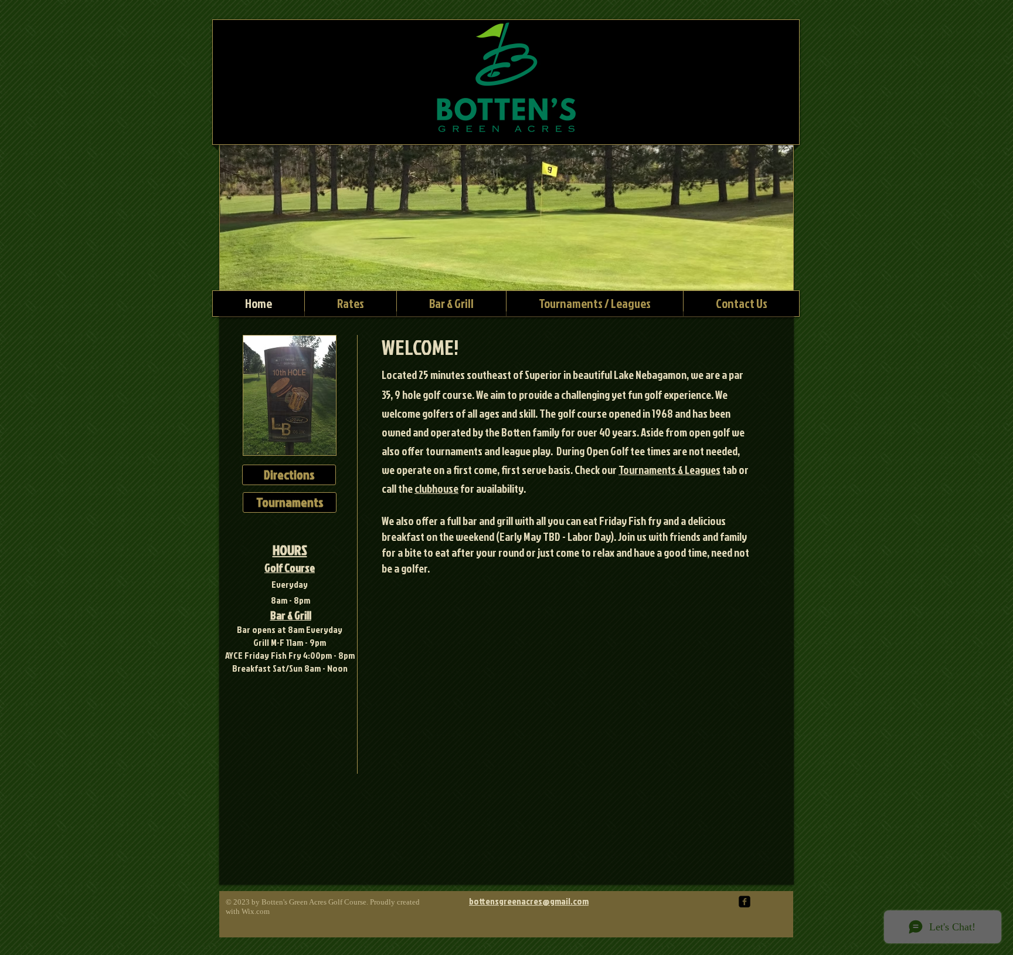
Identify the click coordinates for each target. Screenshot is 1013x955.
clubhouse (436, 488)
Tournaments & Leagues (669, 469)
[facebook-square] (744, 901)
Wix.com (256, 911)
